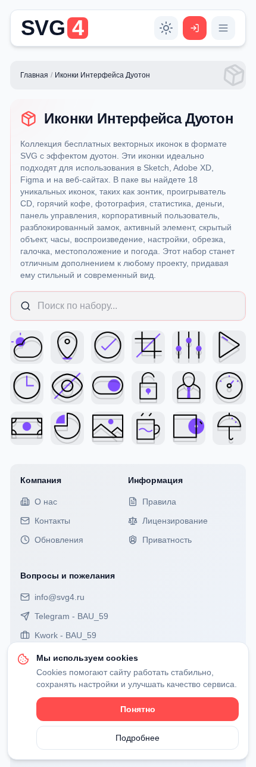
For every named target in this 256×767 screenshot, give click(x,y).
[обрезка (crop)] (148, 347)
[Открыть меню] (223, 28)
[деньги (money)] (26, 428)
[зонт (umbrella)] (229, 428)
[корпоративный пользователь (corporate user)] (188, 387)
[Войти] (195, 28)
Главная (34, 75)
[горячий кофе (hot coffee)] (148, 428)
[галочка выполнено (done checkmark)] (107, 347)
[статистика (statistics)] (67, 428)
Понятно (137, 709)
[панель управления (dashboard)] (229, 387)
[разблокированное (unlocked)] (148, 387)
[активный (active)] (107, 387)
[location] (67, 347)
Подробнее (137, 738)
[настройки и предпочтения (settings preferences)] (188, 347)
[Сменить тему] (166, 28)
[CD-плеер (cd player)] (188, 428)
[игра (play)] (229, 347)
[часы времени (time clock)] (26, 387)
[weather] (26, 347)
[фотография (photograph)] (107, 428)
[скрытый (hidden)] (67, 387)
